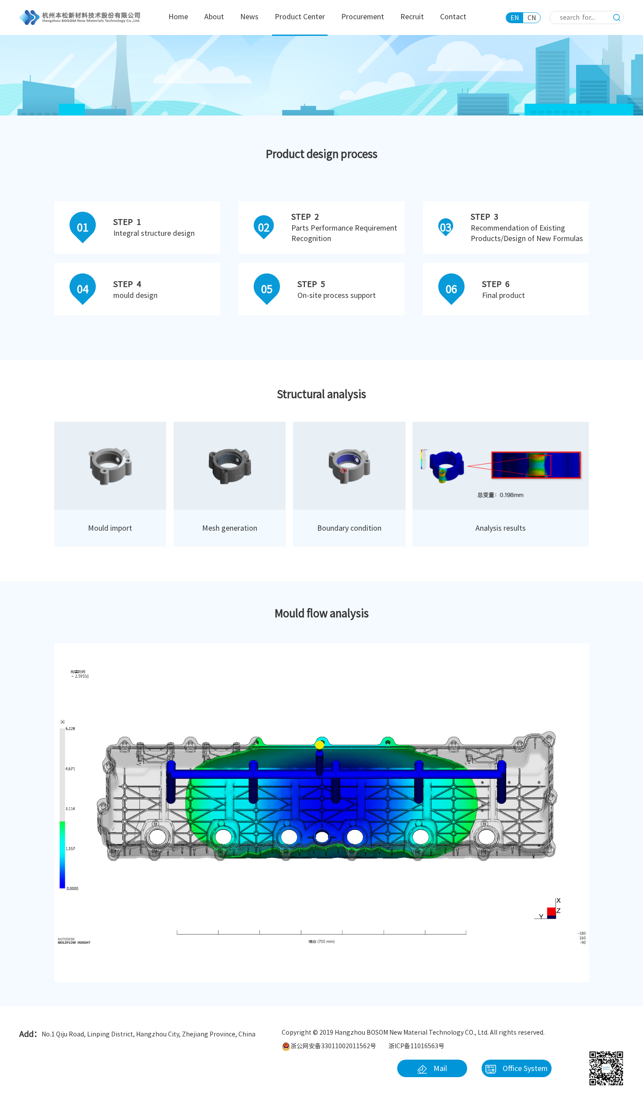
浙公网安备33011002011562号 (333, 1046)
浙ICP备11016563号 (416, 1046)
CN (532, 18)
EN (514, 18)
